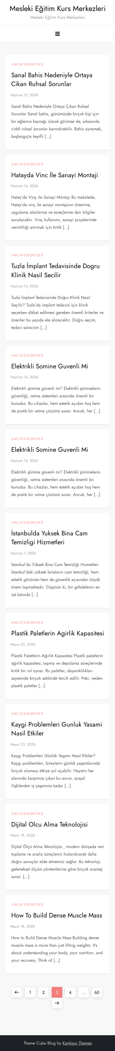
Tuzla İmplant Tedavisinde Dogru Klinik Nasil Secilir (55, 270)
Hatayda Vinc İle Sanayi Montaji (54, 175)
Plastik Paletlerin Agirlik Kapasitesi (57, 633)
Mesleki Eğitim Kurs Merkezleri (58, 8)
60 (98, 992)
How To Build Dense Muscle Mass (56, 915)
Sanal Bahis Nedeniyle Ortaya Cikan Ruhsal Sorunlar (52, 79)
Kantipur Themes (77, 1043)
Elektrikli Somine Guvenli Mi (49, 366)
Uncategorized (27, 64)
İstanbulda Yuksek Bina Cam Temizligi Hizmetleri (49, 537)
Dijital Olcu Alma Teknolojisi (49, 824)
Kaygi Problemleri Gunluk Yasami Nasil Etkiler (56, 729)
